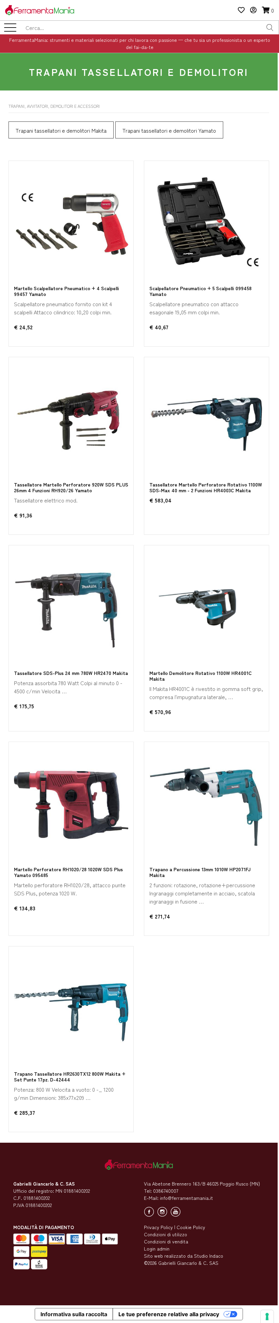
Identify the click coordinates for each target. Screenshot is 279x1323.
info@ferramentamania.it (186, 1197)
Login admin (156, 1248)
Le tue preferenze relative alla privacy (168, 1314)
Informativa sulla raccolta (73, 1314)
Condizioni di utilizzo (165, 1234)
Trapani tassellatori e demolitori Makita (61, 130)
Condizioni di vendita (166, 1241)
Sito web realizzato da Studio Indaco (183, 1255)
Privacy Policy (158, 1227)
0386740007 (165, 1190)
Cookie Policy (191, 1227)
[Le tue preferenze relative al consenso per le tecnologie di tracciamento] (267, 1316)
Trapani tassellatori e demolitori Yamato (169, 130)
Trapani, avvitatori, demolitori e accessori (54, 106)
